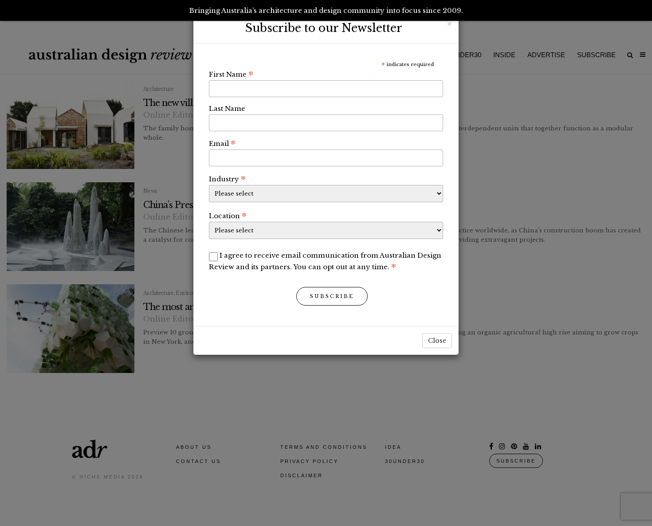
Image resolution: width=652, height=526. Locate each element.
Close (437, 341)
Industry (227, 179)
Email (222, 143)
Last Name (227, 108)
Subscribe (332, 296)
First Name (231, 74)
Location (228, 215)
